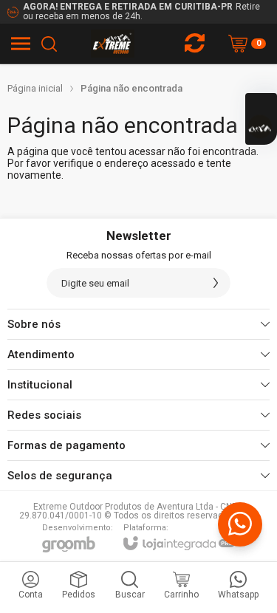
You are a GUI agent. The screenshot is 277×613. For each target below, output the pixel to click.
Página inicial (35, 88)
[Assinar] (215, 283)
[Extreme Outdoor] (112, 44)
